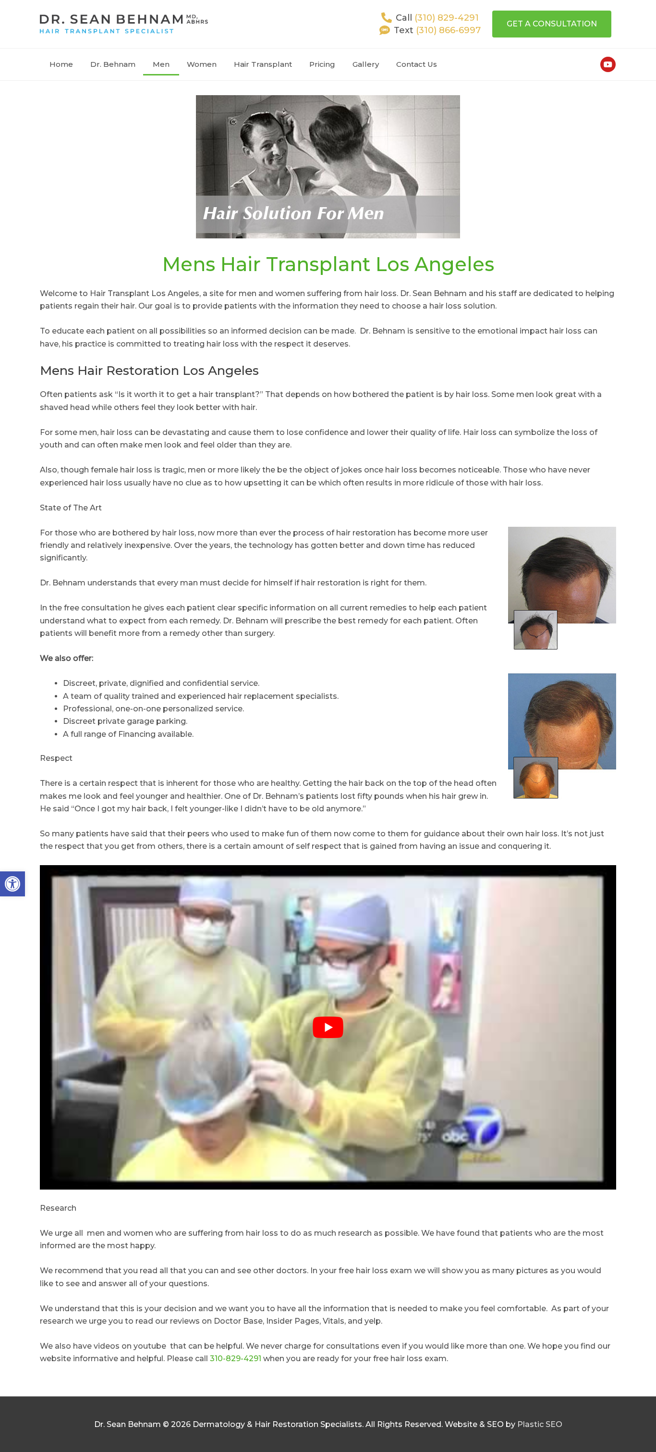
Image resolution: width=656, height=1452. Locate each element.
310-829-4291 (235, 1358)
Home (61, 64)
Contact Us (416, 64)
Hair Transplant (263, 64)
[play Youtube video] (328, 1027)
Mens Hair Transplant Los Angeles (328, 264)
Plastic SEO (539, 1424)
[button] (12, 883)
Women (202, 64)
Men (161, 64)
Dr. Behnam (112, 64)
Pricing (322, 64)
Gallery (365, 64)
